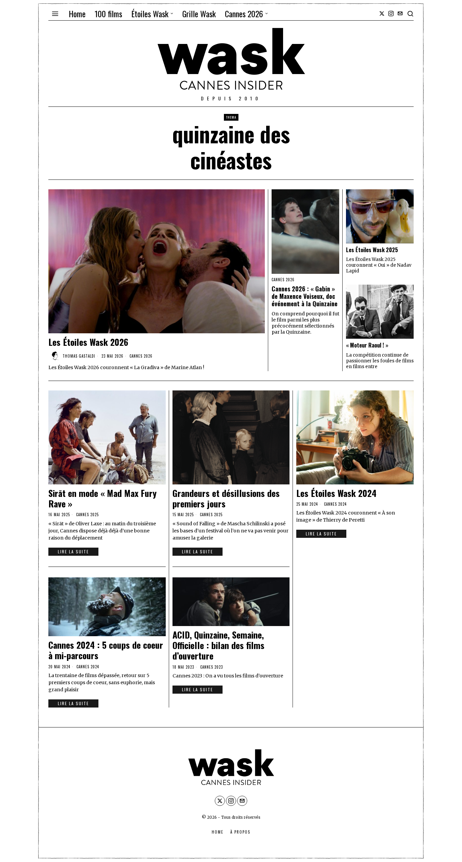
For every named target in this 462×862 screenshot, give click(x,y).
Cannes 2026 (141, 356)
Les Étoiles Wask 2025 (372, 250)
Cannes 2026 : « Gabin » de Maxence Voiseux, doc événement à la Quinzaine (305, 296)
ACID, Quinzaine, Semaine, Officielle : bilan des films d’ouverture (218, 645)
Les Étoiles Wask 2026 (88, 342)
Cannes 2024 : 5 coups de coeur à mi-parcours (105, 650)
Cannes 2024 (335, 504)
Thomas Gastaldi (79, 356)
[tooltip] (382, 13)
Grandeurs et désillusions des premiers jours (226, 498)
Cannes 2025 (87, 514)
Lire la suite (73, 551)
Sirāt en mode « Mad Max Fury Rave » (102, 498)
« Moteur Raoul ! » (367, 345)
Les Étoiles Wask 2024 (336, 493)
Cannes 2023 (211, 667)
